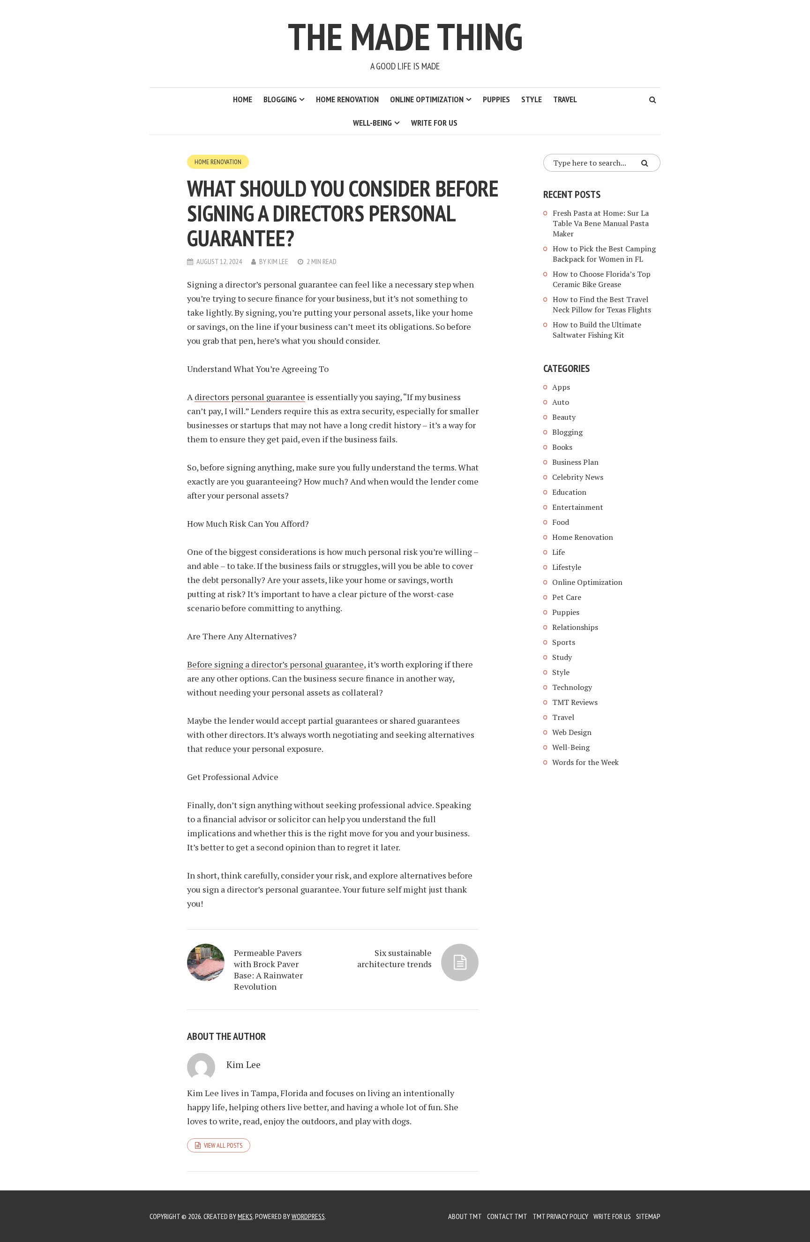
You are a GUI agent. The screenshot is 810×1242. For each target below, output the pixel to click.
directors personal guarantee (250, 396)
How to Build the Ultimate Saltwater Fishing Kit (597, 329)
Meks (245, 1216)
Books (562, 447)
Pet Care (566, 597)
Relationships (575, 627)
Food (560, 522)
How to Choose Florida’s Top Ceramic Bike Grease (602, 279)
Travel (565, 99)
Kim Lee (278, 261)
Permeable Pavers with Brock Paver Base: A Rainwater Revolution (268, 969)
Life (558, 552)
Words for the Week (585, 762)
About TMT (465, 1216)
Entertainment (577, 507)
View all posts (223, 1145)
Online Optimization (427, 99)
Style (531, 99)
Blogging (280, 99)
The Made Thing (405, 36)
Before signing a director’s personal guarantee (275, 664)
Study (562, 657)
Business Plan (575, 462)
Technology (572, 687)
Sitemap (648, 1216)
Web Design (572, 732)
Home (242, 99)
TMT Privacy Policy (560, 1216)
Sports (563, 642)
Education (569, 492)
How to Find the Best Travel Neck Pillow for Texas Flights (602, 304)
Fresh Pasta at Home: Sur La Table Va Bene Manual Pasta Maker (601, 223)
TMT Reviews (575, 702)
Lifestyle (566, 567)
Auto (560, 402)
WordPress (308, 1216)
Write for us (434, 122)
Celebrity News (577, 477)
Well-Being (372, 122)
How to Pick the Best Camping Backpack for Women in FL (604, 253)
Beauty (564, 417)
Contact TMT (507, 1216)
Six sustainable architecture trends (394, 958)
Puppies (496, 99)
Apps (561, 387)
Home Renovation (347, 99)
